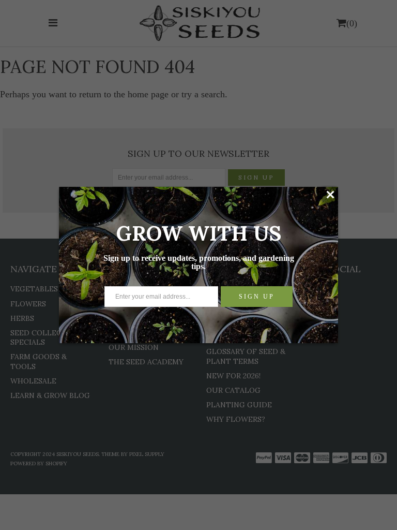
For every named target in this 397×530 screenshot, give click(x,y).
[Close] (330, 194)
